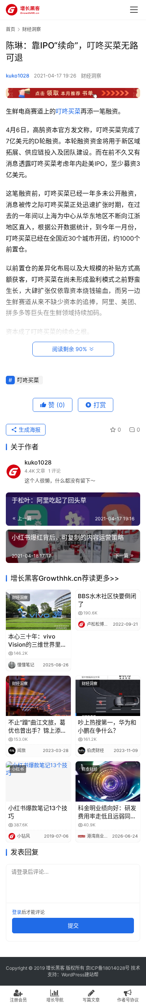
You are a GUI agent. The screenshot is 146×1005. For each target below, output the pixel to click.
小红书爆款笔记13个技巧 (37, 812)
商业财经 (89, 769)
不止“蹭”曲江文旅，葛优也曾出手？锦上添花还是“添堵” (37, 727)
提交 (73, 925)
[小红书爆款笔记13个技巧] (38, 781)
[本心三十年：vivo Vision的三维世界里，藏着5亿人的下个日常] (38, 610)
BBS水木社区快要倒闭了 (107, 600)
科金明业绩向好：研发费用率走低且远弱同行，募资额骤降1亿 (107, 812)
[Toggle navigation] (134, 10)
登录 (16, 912)
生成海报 (28, 429)
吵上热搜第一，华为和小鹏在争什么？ (107, 726)
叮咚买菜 (68, 111)
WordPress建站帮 (80, 974)
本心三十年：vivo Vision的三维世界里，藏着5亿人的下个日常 (37, 641)
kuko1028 (17, 75)
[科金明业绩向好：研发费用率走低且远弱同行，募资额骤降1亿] (108, 781)
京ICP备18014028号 (108, 968)
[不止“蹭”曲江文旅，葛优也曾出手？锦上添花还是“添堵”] (38, 696)
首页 (10, 29)
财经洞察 (91, 75)
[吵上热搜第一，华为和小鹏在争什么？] (108, 696)
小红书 (18, 769)
